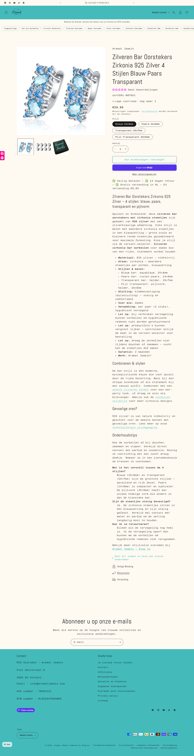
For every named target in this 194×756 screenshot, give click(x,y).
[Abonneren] (120, 642)
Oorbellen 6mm (171, 28)
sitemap (103, 700)
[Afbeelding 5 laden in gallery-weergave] (43, 147)
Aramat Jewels (62, 745)
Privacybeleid (126, 745)
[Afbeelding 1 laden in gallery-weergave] (26, 147)
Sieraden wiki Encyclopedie (116, 691)
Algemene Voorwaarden (112, 686)
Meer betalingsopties (144, 174)
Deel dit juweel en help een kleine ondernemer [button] (139, 558)
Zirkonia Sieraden (134, 28)
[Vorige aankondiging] (60, 2)
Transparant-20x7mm (128, 130)
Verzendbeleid (170, 745)
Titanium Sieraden (74, 28)
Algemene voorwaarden (148, 745)
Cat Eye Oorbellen (30, 28)
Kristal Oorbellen (52, 28)
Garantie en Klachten (112, 681)
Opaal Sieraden (94, 28)
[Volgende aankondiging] (133, 2)
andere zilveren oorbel (130, 389)
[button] (6, 12)
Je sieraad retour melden (115, 662)
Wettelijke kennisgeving (144, 748)
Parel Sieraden (113, 28)
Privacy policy (108, 696)
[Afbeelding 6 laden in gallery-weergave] (61, 147)
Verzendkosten (150, 111)
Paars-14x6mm (151, 124)
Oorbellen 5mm (154, 28)
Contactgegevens (169, 748)
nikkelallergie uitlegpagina (134, 427)
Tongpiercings (10, 28)
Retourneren (123, 573)
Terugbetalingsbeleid (104, 745)
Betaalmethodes (108, 677)
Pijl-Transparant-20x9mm (132, 137)
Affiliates (105, 672)
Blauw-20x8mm (124, 124)
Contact (103, 667)
